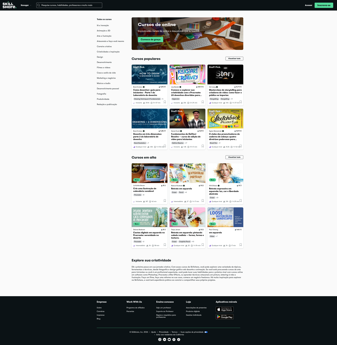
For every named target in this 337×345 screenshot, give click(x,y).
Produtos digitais (193, 311)
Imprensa (100, 315)
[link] (149, 85)
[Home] (9, 5)
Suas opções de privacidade (192, 332)
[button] (30, 5)
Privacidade (163, 332)
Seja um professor (163, 308)
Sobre (99, 308)
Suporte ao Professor (165, 311)
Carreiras (100, 311)
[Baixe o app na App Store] (228, 309)
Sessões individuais (193, 315)
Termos (174, 332)
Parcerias (130, 311)
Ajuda (153, 332)
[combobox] (69, 5)
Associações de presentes (196, 308)
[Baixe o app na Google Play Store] (228, 317)
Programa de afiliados (136, 308)
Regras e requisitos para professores (166, 316)
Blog (98, 319)
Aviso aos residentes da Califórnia (170, 335)
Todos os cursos (104, 19)
